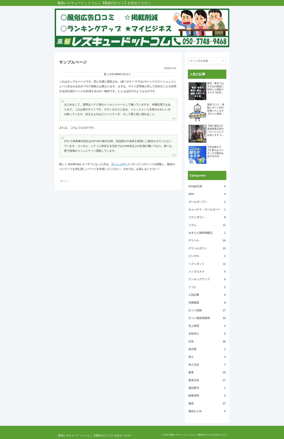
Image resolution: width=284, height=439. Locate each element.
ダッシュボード (120, 164)
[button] (223, 60)
